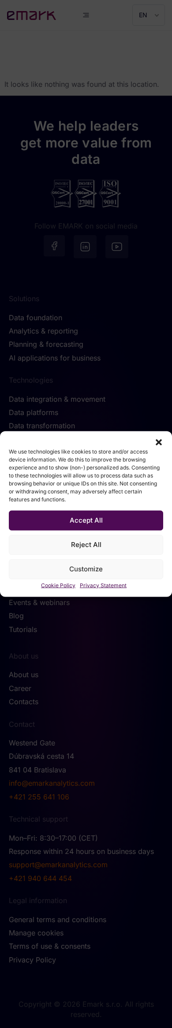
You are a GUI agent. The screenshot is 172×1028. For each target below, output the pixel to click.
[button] (158, 442)
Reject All (86, 544)
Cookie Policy (58, 585)
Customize (86, 569)
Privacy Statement (103, 585)
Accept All (86, 520)
